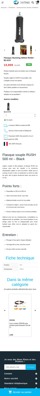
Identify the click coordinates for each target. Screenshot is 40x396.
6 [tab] (20, 346)
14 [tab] (20, 349)
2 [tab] (8, 346)
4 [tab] (14, 346)
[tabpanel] (20, 315)
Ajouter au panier (20, 392)
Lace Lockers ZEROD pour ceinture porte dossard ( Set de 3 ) (19, 325)
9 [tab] (29, 346)
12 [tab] (14, 349)
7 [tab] (23, 346)
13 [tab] (17, 349)
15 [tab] (23, 349)
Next (35, 310)
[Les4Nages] (21, 2)
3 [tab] (11, 346)
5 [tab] (17, 346)
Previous (5, 310)
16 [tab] (26, 349)
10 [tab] (32, 346)
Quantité (7, 112)
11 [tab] (35, 346)
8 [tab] (26, 346)
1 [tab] (5, 346)
